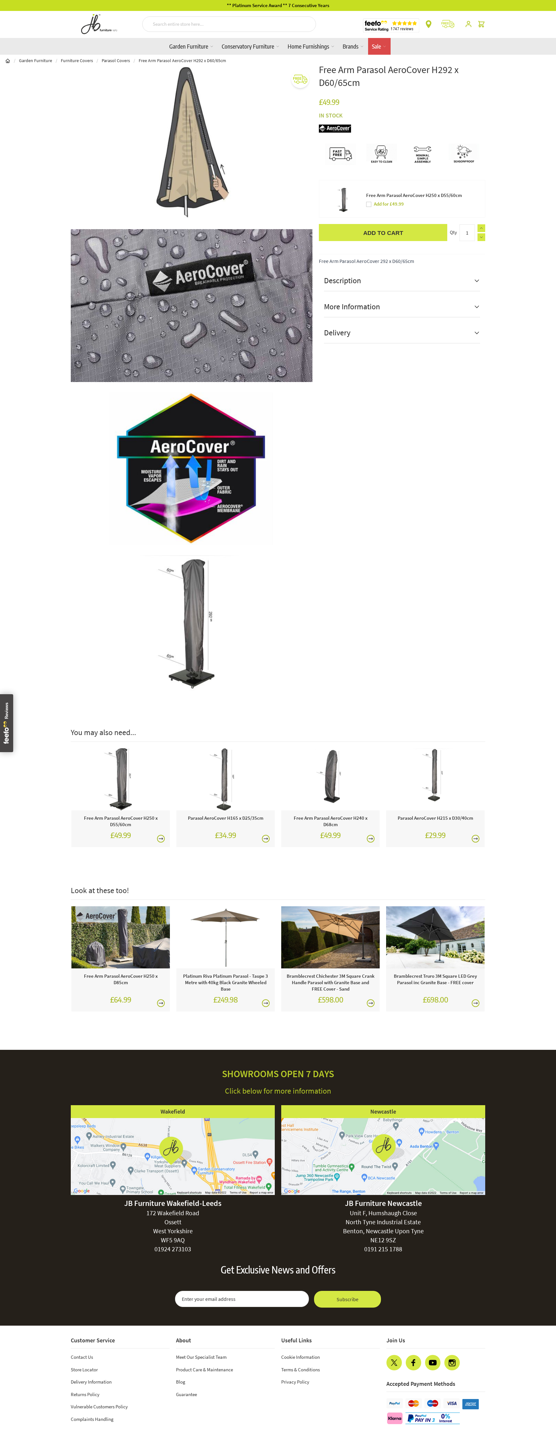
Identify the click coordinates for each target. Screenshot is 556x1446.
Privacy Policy (295, 1382)
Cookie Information (300, 1357)
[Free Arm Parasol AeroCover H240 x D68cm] (330, 779)
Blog (180, 1382)
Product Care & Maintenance (204, 1370)
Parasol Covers (116, 60)
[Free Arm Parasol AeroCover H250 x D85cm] (120, 937)
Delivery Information (91, 1382)
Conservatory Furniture (248, 46)
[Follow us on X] (394, 1362)
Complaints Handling (92, 1419)
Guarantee (186, 1394)
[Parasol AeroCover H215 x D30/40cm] (435, 779)
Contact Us (82, 1357)
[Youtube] (432, 1362)
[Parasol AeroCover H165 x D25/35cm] (225, 779)
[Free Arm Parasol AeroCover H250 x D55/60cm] (120, 779)
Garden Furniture (189, 46)
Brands (351, 46)
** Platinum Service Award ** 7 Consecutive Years (278, 5)
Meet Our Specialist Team (201, 1357)
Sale (377, 46)
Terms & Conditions (300, 1370)
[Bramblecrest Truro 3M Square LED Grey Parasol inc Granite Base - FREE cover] (435, 937)
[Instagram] (452, 1362)
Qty (453, 232)
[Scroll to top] (538, 1402)
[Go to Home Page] (7, 60)
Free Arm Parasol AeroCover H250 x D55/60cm (414, 195)
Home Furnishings (309, 46)
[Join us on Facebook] (413, 1362)
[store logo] (99, 24)
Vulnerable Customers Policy (99, 1407)
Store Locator (84, 1370)
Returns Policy (85, 1394)
